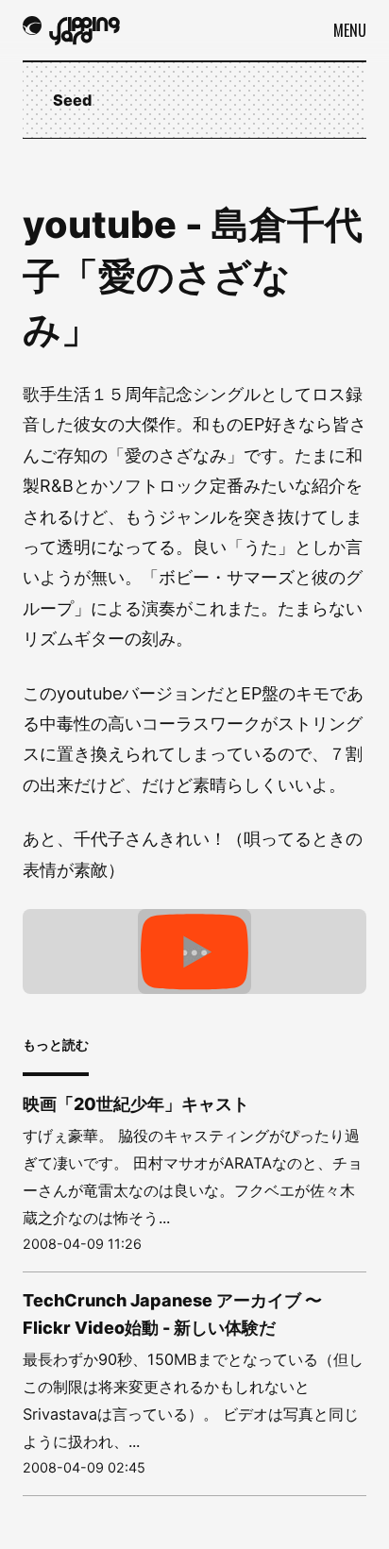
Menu (349, 30)
